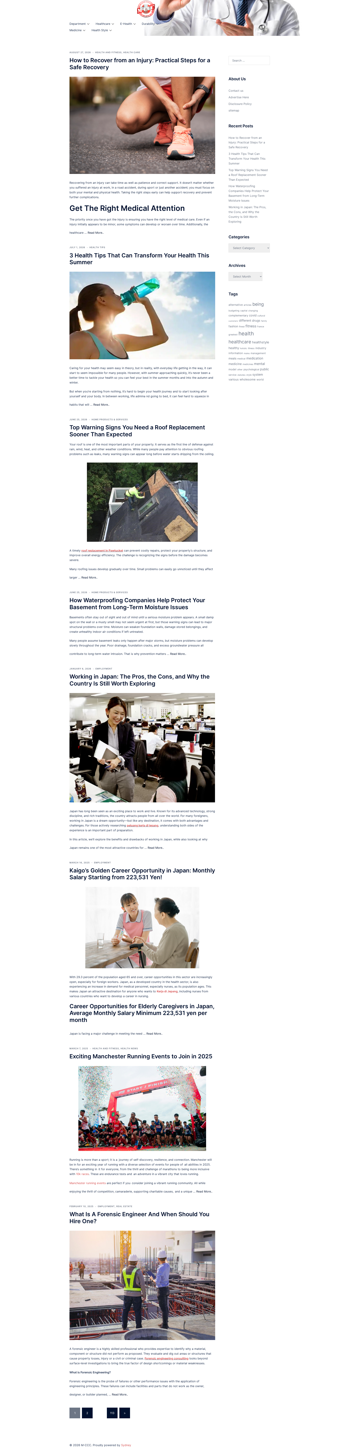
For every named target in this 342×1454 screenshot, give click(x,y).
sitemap (234, 110)
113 (112, 1413)
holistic (243, 348)
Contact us (236, 90)
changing (253, 310)
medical (241, 358)
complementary (238, 315)
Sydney (126, 1445)
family (264, 321)
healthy (234, 348)
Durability (148, 24)
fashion (233, 326)
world (260, 379)
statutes (241, 375)
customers (233, 321)
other (240, 369)
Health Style (100, 30)
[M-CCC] (146, 8)
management (258, 353)
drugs (256, 320)
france (260, 326)
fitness (250, 326)
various (234, 379)
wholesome (248, 379)
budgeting (234, 310)
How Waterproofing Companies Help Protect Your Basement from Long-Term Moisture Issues (137, 603)
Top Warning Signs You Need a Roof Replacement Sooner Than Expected (137, 431)
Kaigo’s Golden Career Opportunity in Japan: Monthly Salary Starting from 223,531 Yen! (142, 874)
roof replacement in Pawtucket (102, 550)
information (236, 353)
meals (232, 358)
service (233, 374)
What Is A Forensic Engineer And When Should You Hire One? (139, 1217)
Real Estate (124, 1206)
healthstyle (260, 342)
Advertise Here (239, 97)
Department (77, 24)
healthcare (240, 341)
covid (252, 315)
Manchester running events (87, 1183)
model (232, 369)
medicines (248, 364)
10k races (82, 1174)
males (247, 353)
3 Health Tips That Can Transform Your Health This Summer (139, 259)
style (249, 375)
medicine (235, 364)
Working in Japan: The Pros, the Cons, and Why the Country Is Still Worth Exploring (139, 680)
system (257, 374)
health (246, 333)
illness (251, 348)
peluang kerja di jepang (142, 825)
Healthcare (103, 24)
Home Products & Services (110, 419)
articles (248, 305)
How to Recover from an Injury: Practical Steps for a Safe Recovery (139, 63)
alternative (236, 304)
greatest (233, 334)
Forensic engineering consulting (166, 1358)
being (258, 304)
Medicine (75, 30)
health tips (97, 247)
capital (243, 310)
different (245, 320)
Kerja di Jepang (167, 991)
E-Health (126, 24)
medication (254, 358)
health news (129, 1048)
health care (131, 52)
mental (259, 364)
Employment (103, 668)
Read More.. (96, 232)
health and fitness (108, 52)
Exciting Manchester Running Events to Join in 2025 (140, 1056)
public (264, 369)
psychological (251, 369)
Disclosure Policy (240, 104)
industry (260, 348)
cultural (261, 315)
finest (242, 326)
